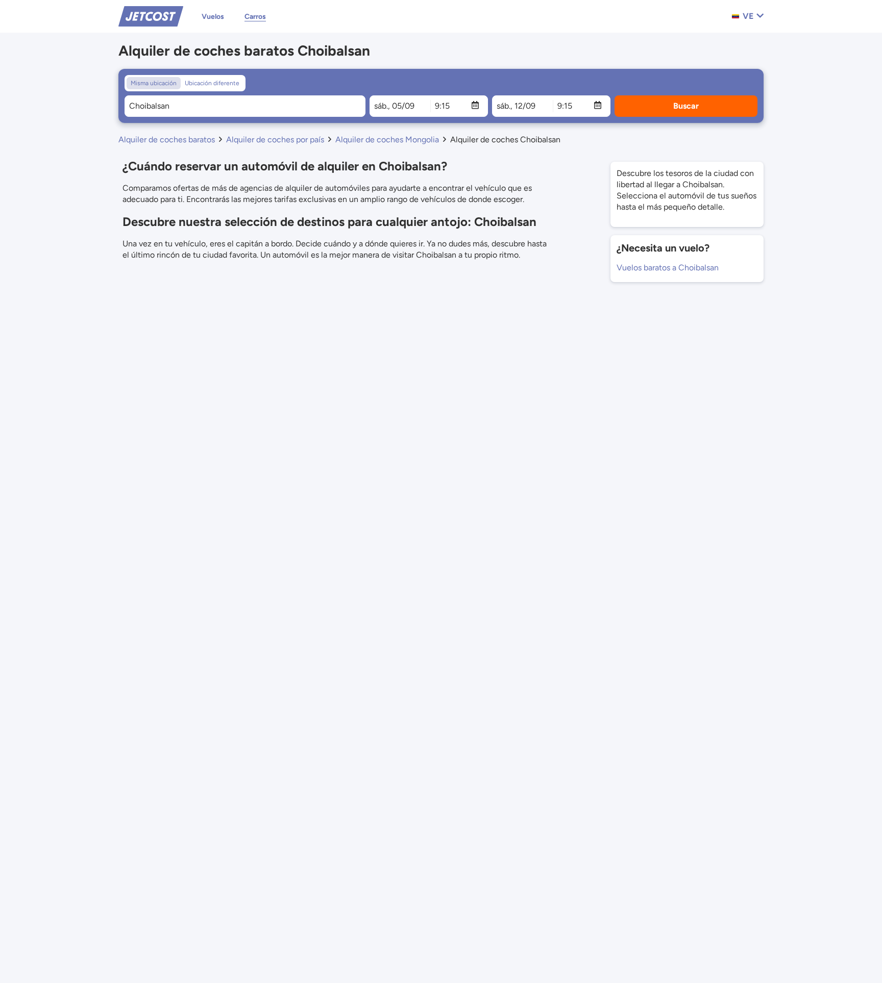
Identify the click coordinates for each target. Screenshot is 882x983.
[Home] (150, 15)
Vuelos (213, 16)
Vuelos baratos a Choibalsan (668, 267)
